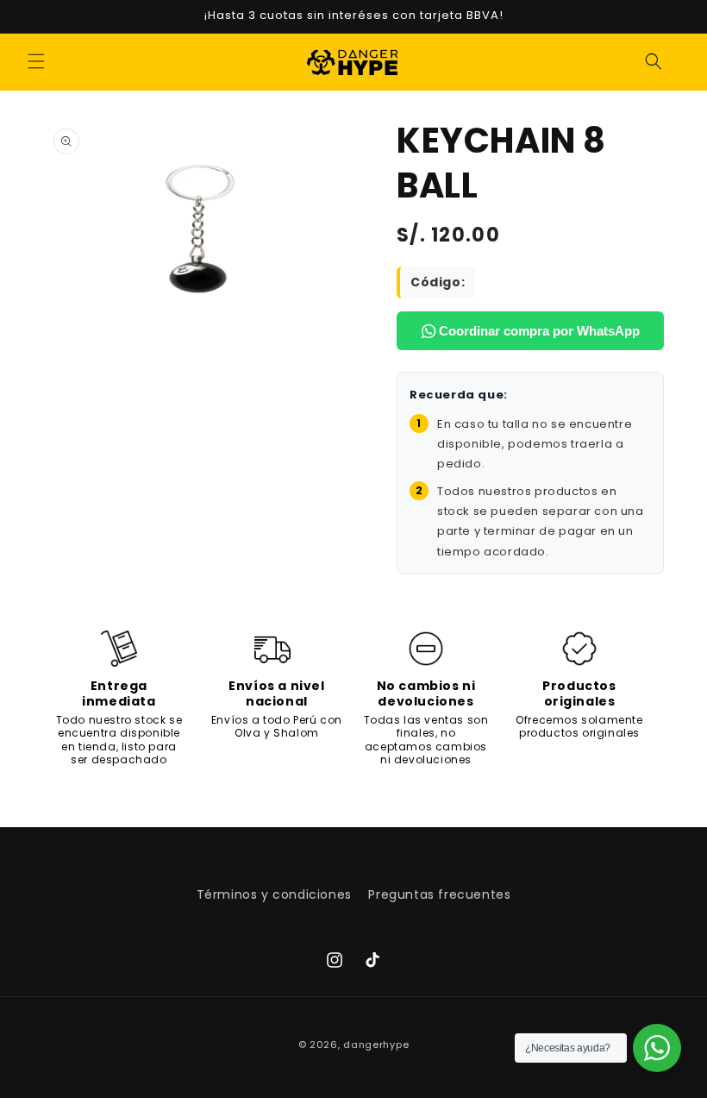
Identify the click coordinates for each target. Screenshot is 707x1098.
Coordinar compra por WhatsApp (537, 330)
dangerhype (376, 1044)
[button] (36, 61)
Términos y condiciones (274, 894)
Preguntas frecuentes (439, 894)
